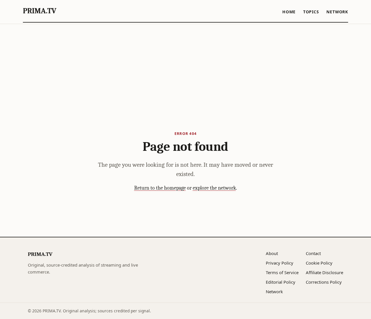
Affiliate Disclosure (324, 272)
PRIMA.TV (39, 11)
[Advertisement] (185, 67)
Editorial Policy (280, 282)
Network (337, 11)
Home (289, 11)
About (272, 253)
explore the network (214, 188)
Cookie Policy (319, 263)
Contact (313, 253)
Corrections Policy (324, 282)
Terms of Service (282, 272)
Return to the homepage (160, 188)
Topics (311, 11)
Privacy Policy (279, 263)
